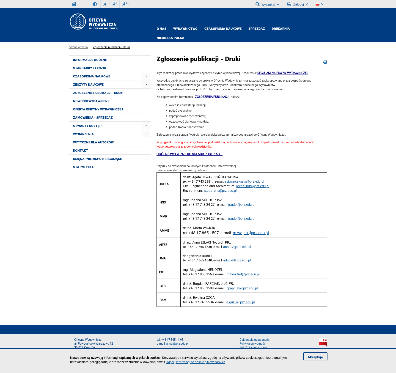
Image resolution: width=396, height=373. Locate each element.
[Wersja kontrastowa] (96, 4)
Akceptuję (315, 357)
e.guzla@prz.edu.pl (240, 302)
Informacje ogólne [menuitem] (90, 60)
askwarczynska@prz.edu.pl (244, 181)
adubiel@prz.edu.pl (237, 260)
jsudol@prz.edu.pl (241, 204)
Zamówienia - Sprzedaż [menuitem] (93, 117)
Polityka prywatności (252, 344)
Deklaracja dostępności (254, 340)
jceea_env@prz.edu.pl (220, 190)
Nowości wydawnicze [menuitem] (91, 101)
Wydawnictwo (185, 28)
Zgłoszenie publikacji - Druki (111, 47)
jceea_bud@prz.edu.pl (252, 186)
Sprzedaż (256, 28)
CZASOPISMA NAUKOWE (223, 28)
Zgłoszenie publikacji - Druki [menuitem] (98, 93)
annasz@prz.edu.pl (237, 246)
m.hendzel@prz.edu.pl (243, 274)
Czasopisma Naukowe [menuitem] (91, 76)
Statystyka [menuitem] (83, 167)
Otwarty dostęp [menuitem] (87, 126)
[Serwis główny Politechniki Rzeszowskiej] (74, 4)
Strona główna (78, 47)
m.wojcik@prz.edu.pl (251, 232)
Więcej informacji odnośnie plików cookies (195, 362)
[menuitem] (146, 76)
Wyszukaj (268, 4)
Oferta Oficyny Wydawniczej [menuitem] (98, 109)
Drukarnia (281, 28)
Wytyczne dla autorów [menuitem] (93, 142)
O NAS (161, 28)
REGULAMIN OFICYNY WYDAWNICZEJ (282, 73)
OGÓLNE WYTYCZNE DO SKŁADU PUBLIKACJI (190, 154)
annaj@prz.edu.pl (177, 344)
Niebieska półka (170, 38)
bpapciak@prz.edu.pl (242, 288)
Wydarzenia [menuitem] (83, 134)
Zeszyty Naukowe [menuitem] (88, 84)
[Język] (319, 4)
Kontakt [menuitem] (80, 150)
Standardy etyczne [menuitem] (90, 68)
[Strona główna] (93, 21)
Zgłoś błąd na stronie (253, 347)
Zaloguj (298, 4)
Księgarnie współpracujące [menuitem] (97, 159)
